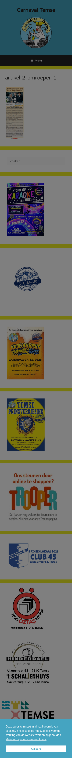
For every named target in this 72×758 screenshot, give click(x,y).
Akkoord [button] (36, 748)
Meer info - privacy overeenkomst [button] (26, 739)
